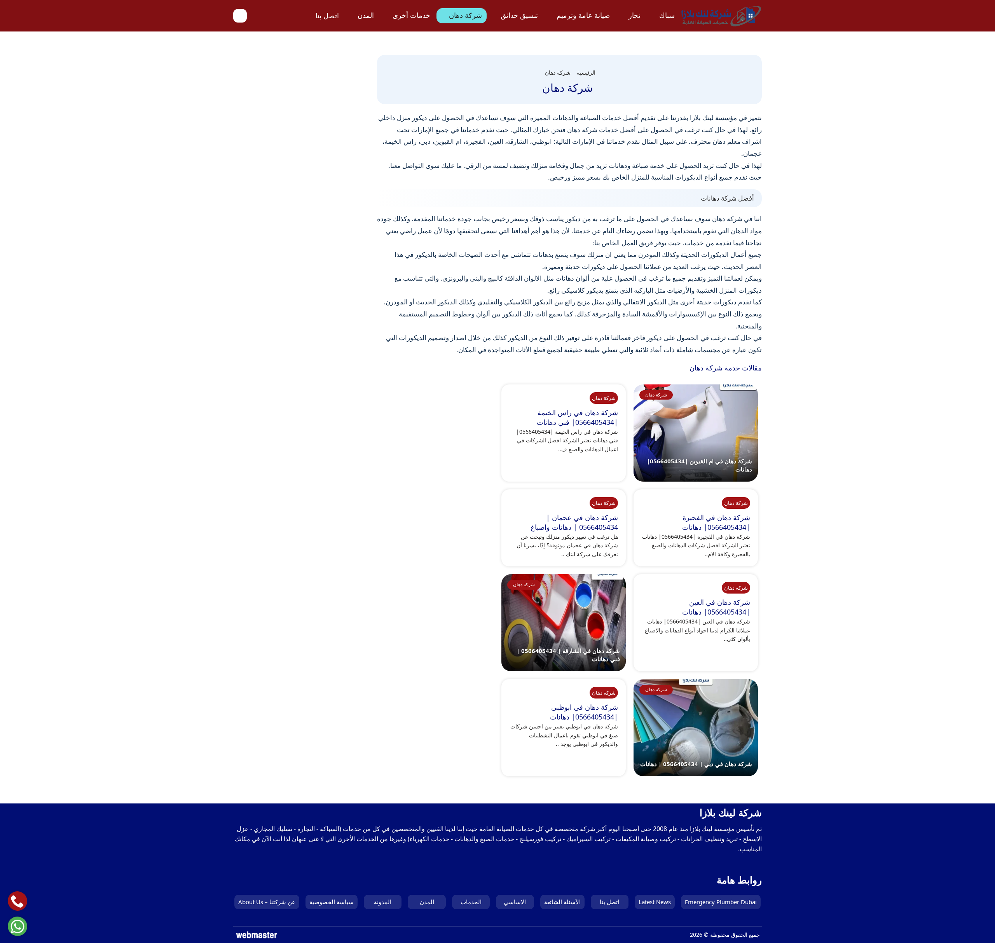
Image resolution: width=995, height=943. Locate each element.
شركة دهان (465, 15)
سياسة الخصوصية (331, 902)
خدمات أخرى (411, 15)
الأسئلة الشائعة (562, 902)
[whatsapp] (17, 926)
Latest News (655, 902)
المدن (366, 15)
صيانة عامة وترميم (583, 15)
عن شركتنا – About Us (266, 902)
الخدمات (471, 902)
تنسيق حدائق (519, 15)
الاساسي (515, 902)
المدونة (382, 902)
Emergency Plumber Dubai (721, 902)
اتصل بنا (327, 15)
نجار (634, 15)
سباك (667, 15)
